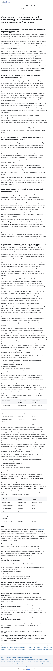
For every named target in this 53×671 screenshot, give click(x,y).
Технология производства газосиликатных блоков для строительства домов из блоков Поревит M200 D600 (40, 648)
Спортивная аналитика (7, 8)
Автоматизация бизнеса (7, 666)
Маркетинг (36, 6)
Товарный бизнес (16, 663)
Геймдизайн (29, 6)
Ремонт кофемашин (19, 666)
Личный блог (9, 12)
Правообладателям (43, 659)
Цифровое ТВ (48, 663)
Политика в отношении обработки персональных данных (19, 657)
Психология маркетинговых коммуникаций (32, 663)
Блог (2, 657)
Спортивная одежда (19, 8)
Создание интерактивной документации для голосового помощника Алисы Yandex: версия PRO (13, 648)
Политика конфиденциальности (30, 659)
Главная (3, 12)
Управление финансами (7, 6)
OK (28, 669)
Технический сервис (20, 6)
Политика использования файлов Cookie (11, 659)
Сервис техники (29, 666)
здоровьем (41, 529)
